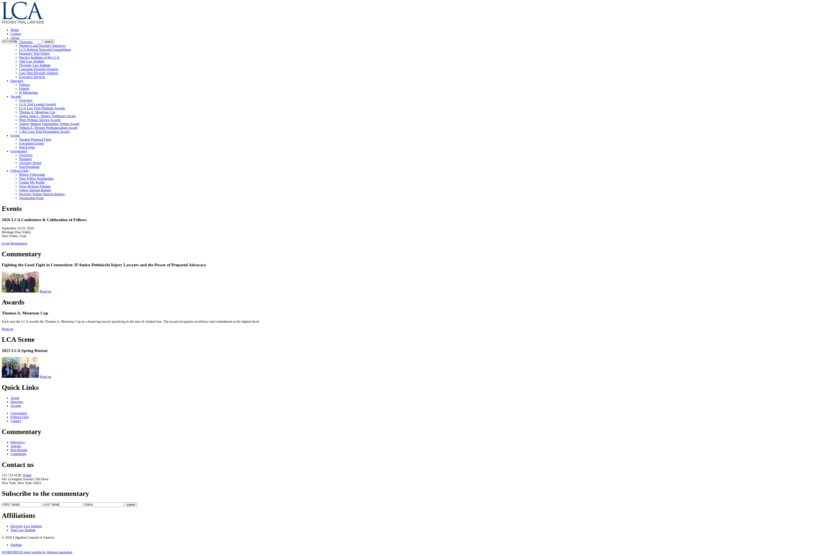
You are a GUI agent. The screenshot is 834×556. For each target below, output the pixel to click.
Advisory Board (30, 163)
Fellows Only (19, 171)
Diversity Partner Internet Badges (42, 194)
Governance (18, 151)
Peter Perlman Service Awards (40, 120)
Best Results (18, 450)
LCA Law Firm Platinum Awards (42, 108)
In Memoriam (28, 92)
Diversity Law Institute (35, 65)
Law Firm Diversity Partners (38, 73)
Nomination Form (31, 198)
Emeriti (24, 88)
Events (15, 135)
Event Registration (14, 243)
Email (27, 475)
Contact (15, 34)
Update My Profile (32, 182)
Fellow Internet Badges (35, 190)
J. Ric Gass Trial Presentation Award (44, 131)
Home (14, 30)
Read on (45, 291)
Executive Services (32, 77)
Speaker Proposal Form (35, 139)
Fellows (24, 85)
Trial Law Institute (31, 61)
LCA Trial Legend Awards (37, 104)
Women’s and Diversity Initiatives (42, 46)
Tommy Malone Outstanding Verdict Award (49, 124)
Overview (26, 42)
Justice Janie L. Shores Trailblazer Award (47, 116)
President (25, 159)
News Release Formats (35, 186)
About (14, 38)
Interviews (17, 442)
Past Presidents (29, 167)
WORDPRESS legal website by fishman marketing (37, 552)
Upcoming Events (31, 143)
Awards (15, 96)
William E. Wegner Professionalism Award (48, 128)
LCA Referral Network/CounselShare (45, 49)
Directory (16, 81)
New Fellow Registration (36, 178)
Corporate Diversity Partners (38, 69)
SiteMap (16, 545)
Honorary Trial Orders (34, 53)
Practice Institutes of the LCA (39, 57)
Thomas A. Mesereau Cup (37, 112)
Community (18, 454)
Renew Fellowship (32, 174)
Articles (15, 446)
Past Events (27, 147)
